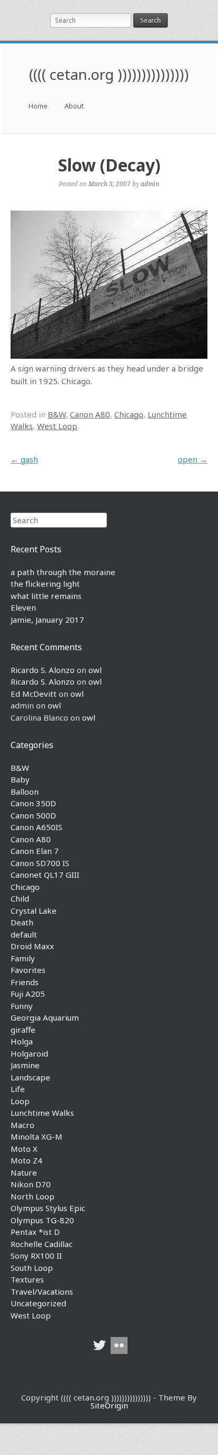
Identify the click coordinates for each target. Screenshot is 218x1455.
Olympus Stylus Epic (48, 1208)
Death (22, 922)
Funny (22, 1006)
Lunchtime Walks (42, 1112)
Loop (20, 1101)
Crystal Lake (34, 910)
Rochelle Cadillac (41, 1244)
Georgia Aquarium (45, 1017)
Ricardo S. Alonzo (43, 670)
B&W (57, 414)
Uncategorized (38, 1303)
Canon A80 (90, 414)
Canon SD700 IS (40, 863)
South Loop (32, 1267)
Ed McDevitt (34, 693)
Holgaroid (29, 1053)
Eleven (23, 607)
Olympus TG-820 (42, 1220)
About (74, 106)
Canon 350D (33, 803)
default (24, 934)
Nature (24, 1172)
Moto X (24, 1148)
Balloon (25, 791)
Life (18, 1089)
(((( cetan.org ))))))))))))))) (109, 74)
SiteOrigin (109, 1405)
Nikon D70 (31, 1184)
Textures (27, 1279)
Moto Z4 (26, 1160)
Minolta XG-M (36, 1136)
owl (95, 670)
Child (20, 898)
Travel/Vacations (42, 1291)
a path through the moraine (63, 572)
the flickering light (45, 583)
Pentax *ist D (35, 1231)
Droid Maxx (32, 946)
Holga (22, 1041)
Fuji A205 (28, 993)
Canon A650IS (36, 827)
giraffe (23, 1029)
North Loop (32, 1196)
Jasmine (25, 1065)
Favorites (28, 970)
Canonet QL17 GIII (45, 874)
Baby (20, 779)
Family (23, 958)
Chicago (128, 414)
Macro (22, 1125)
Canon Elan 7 (35, 850)
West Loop (57, 426)
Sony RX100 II (36, 1255)
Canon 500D (33, 815)
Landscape (30, 1077)
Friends (25, 982)
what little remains (46, 595)
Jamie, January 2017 (47, 619)
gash (24, 459)
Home (38, 106)
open (192, 459)
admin (150, 183)
